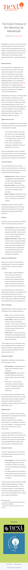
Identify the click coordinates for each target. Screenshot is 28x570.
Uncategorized (6, 500)
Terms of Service (17, 564)
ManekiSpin (22, 83)
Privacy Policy (9, 564)
